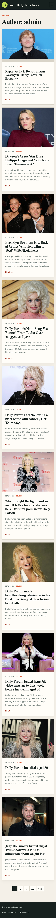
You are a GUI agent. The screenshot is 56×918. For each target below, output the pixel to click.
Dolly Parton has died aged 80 (26, 767)
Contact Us (12, 912)
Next (40, 888)
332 (32, 888)
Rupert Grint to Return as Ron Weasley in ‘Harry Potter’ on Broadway (25, 75)
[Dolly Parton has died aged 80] (28, 738)
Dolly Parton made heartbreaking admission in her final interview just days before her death (28, 597)
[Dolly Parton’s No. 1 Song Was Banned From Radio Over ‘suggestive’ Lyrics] (28, 299)
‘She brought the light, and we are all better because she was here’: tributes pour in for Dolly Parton (27, 507)
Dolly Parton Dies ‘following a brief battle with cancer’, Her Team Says (26, 418)
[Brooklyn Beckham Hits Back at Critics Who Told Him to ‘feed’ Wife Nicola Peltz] (28, 213)
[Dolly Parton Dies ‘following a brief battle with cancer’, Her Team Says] (28, 385)
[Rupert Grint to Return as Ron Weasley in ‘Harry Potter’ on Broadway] (28, 45)
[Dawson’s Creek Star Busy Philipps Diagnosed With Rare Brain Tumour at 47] (28, 127)
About (4, 912)
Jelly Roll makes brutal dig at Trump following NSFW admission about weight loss (26, 849)
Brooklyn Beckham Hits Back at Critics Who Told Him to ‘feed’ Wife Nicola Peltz (26, 246)
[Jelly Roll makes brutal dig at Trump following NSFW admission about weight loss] (28, 816)
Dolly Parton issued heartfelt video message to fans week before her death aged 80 (25, 685)
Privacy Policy (24, 912)
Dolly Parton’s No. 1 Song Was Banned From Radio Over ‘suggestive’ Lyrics (27, 332)
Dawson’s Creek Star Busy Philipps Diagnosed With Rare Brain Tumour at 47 (27, 160)
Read (7, 100)
